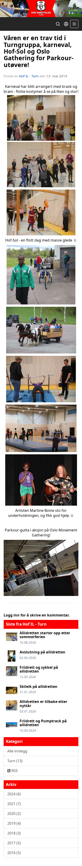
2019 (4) (14, 823)
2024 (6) (14, 793)
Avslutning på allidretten (42, 652)
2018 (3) (14, 833)
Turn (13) (15, 760)
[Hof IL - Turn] (41, 8)
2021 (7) (14, 803)
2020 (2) (14, 813)
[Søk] (58, 24)
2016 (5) (14, 852)
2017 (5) (14, 842)
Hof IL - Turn (28, 76)
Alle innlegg (17, 751)
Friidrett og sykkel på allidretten (39, 669)
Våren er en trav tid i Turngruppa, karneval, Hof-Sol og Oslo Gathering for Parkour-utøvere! (39, 51)
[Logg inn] (66, 24)
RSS (14, 770)
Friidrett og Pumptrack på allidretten (43, 723)
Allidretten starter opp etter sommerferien (45, 635)
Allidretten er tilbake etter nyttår (43, 703)
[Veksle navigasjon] (74, 24)
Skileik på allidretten (38, 686)
